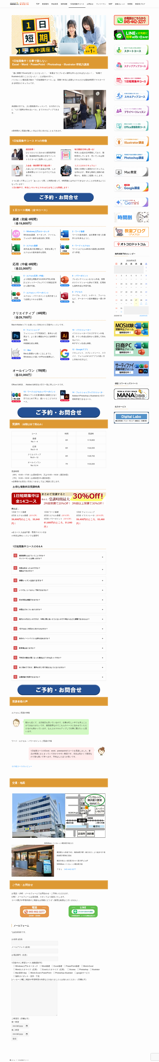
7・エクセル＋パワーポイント (36, 292)
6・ (80, 275)
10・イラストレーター (81, 329)
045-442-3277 (70, 869)
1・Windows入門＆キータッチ (36, 231)
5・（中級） (34, 275)
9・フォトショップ (31, 329)
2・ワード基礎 (78, 231)
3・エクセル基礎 (31, 245)
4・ (81, 245)
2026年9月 (143, 316)
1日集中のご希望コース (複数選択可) (27, 962)
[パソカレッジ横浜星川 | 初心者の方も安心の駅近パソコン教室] (20, 4)
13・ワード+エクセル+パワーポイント (40, 391)
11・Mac (27, 350)
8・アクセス (77, 291)
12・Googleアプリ (80, 349)
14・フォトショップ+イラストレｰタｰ (87, 392)
